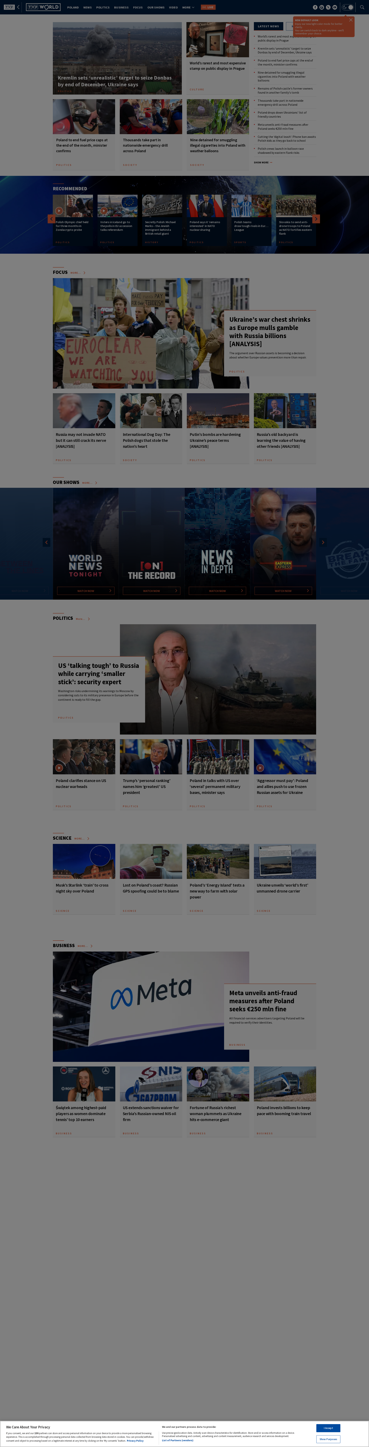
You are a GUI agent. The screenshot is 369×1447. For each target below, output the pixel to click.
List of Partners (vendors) (177, 1440)
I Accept (328, 1428)
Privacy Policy (135, 1440)
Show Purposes (328, 1439)
